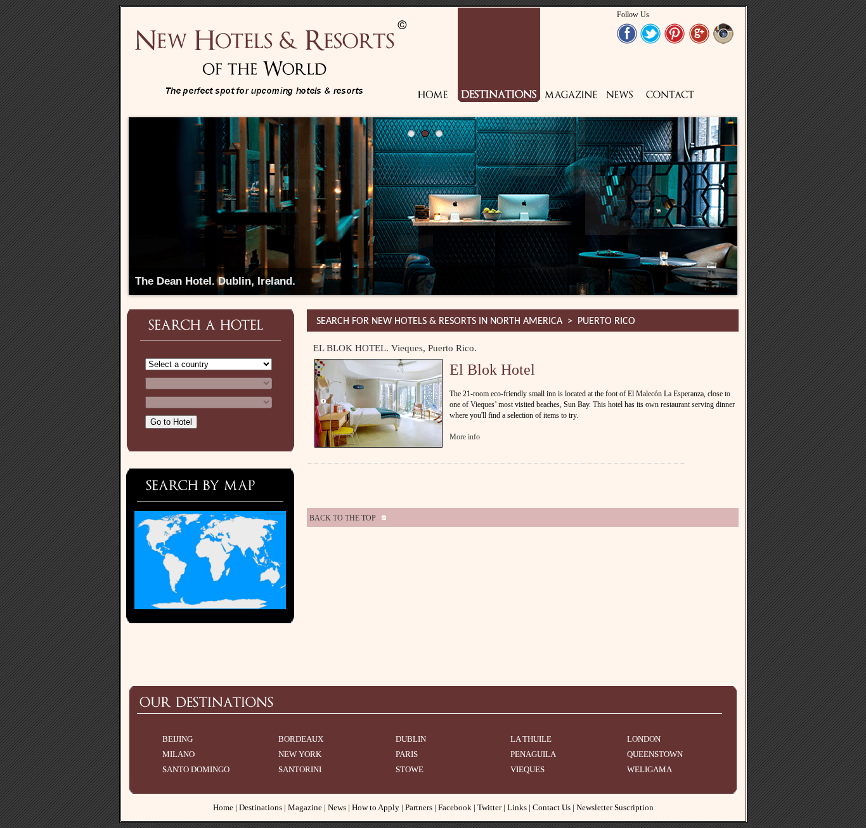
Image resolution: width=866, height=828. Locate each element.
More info (464, 436)
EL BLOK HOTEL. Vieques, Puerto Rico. (395, 348)
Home (223, 807)
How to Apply (375, 807)
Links (517, 807)
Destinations (260, 807)
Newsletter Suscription (615, 807)
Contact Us (552, 807)
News (337, 807)
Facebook (455, 807)
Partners (418, 807)
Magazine (305, 807)
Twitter (489, 807)
